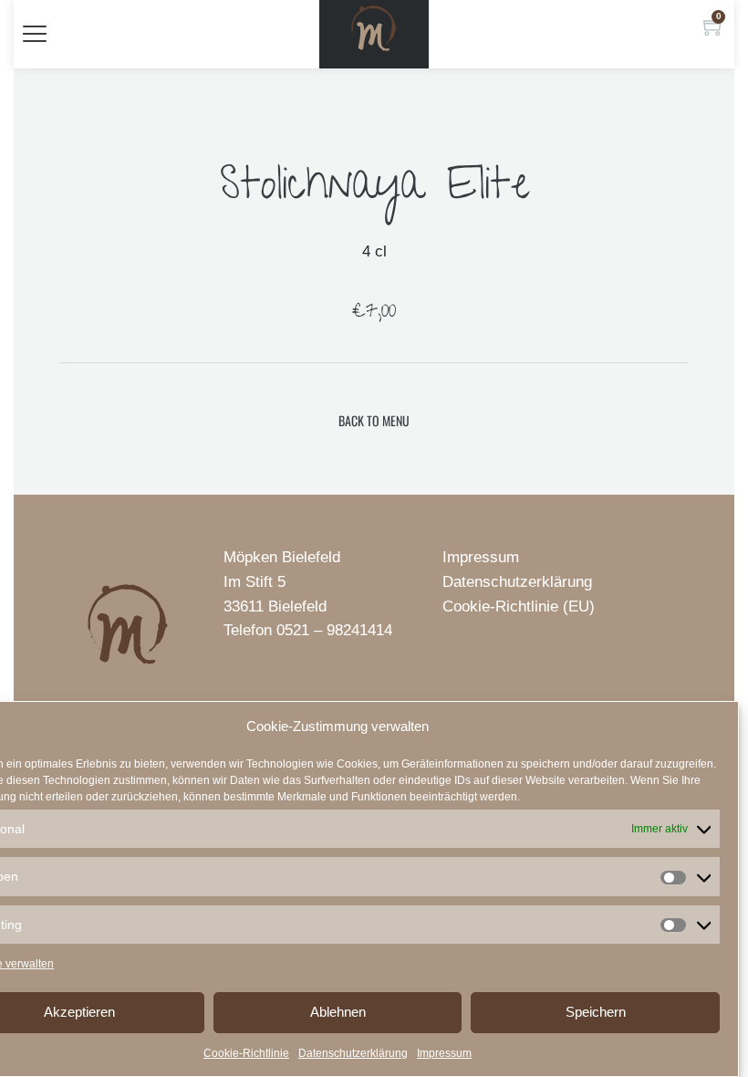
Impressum (444, 1053)
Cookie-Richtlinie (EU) (518, 606)
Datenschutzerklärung (353, 1053)
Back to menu (374, 420)
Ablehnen (338, 1011)
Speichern (596, 1011)
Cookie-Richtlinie (246, 1053)
